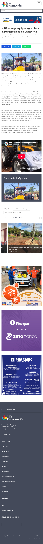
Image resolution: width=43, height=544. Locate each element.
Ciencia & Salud (6, 441)
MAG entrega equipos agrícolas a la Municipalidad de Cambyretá (21, 29)
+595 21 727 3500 (7, 427)
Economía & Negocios (8, 481)
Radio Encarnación (7, 510)
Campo (4, 486)
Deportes (5, 446)
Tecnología (5, 471)
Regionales (5, 456)
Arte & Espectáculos (8, 476)
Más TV (4, 505)
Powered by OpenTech (35, 539)
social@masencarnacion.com (10, 429)
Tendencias (5, 451)
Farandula (5, 491)
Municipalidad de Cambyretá (21, 209)
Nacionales (5, 461)
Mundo (4, 466)
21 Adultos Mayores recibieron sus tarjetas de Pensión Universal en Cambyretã (19, 248)
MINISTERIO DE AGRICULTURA (13, 212)
